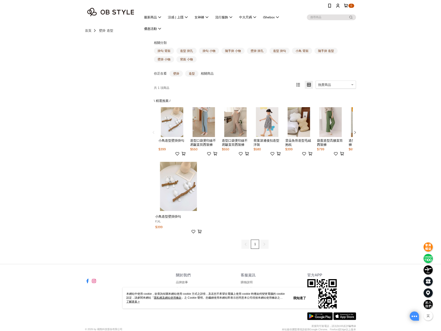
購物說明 (247, 282)
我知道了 (299, 298)
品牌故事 (182, 282)
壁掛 (102, 30)
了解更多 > (133, 301)
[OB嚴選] (110, 12)
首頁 (88, 30)
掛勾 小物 (209, 51)
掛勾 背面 (164, 51)
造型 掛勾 (279, 51)
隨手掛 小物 (233, 51)
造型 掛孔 (186, 51)
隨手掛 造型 (326, 51)
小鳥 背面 (302, 51)
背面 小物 (186, 59)
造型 (110, 30)
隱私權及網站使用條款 (167, 297)
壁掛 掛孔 (257, 51)
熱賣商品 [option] (324, 85)
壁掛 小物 (164, 59)
